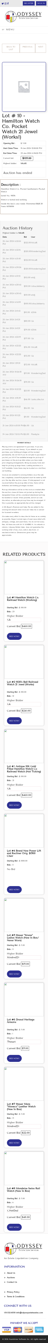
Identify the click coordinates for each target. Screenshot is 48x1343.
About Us (11, 1273)
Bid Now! (14, 636)
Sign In (41, 3)
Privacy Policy (13, 1292)
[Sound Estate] (24, 16)
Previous (27, 47)
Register (28, 3)
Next (40, 47)
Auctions (11, 1277)
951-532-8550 (9, 1313)
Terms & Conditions (16, 1296)
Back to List (11, 48)
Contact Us (12, 1282)
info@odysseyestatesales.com (29, 1313)
